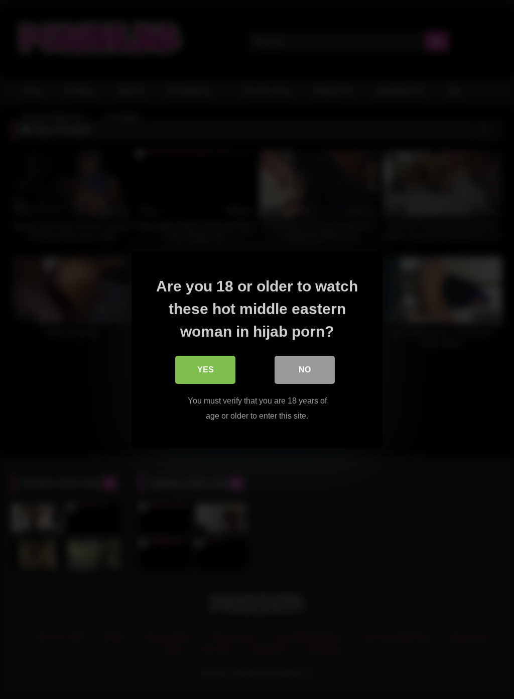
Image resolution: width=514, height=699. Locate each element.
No (305, 369)
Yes (205, 369)
